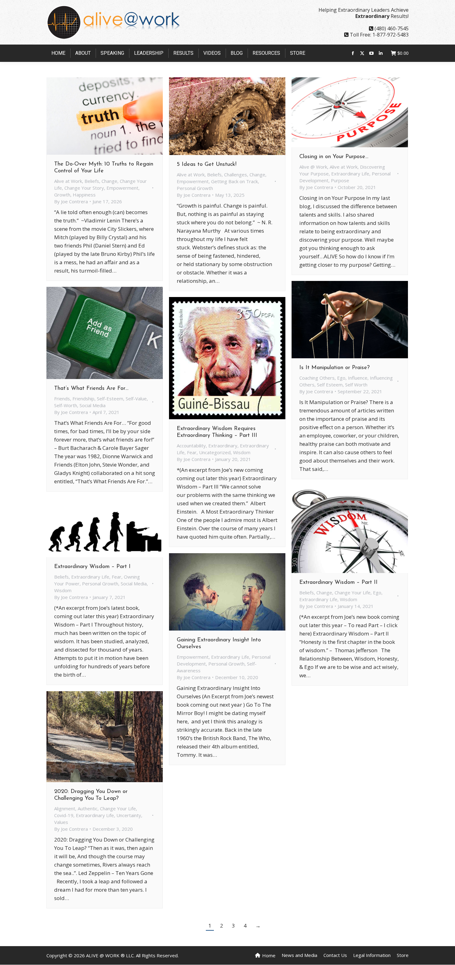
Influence (357, 378)
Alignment (64, 808)
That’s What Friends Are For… (91, 388)
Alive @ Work (313, 167)
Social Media (93, 405)
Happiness (84, 195)
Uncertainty (128, 815)
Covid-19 (63, 815)
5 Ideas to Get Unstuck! (206, 164)
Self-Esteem (110, 398)
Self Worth (356, 384)
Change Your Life (352, 592)
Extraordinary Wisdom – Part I (92, 567)
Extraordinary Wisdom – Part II (338, 582)
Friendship (83, 398)
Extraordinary (222, 445)
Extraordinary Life (350, 173)
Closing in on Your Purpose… (333, 157)
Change (109, 181)
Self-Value (136, 398)
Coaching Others (317, 378)
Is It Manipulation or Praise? (334, 368)
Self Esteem (330, 384)
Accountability (191, 445)
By (71, 201)
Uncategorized (215, 452)
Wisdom (241, 452)
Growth (62, 195)
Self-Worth (65, 405)
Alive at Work (68, 181)
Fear (192, 452)
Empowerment (122, 188)
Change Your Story (84, 188)
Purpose (340, 180)
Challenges (235, 174)
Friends (62, 398)
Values (61, 822)
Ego (341, 378)
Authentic (88, 808)
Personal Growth (195, 188)
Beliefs (91, 181)
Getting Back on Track (234, 181)
